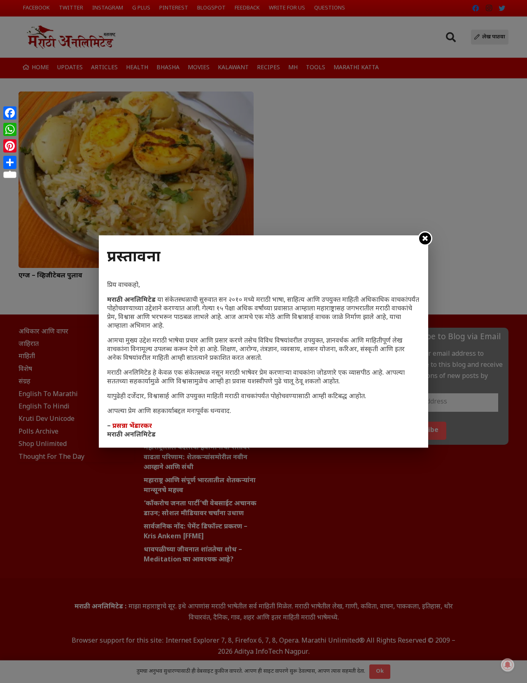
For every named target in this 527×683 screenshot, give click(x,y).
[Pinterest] (10, 146)
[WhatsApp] (10, 129)
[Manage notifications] (507, 664)
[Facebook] (10, 113)
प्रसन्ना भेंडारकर (132, 426)
